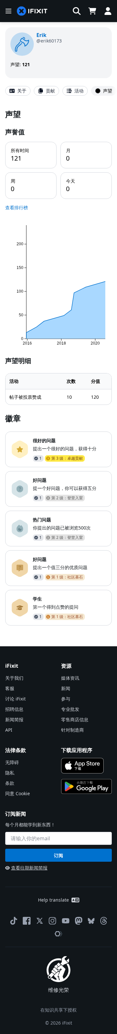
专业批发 (70, 709)
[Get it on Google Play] (86, 786)
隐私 (9, 773)
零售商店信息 (74, 719)
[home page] (32, 11)
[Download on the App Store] (82, 765)
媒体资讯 (70, 678)
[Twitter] (40, 921)
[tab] (18, 91)
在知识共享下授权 (58, 1010)
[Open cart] (92, 11)
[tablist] (58, 90)
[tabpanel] (58, 367)
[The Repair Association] (58, 934)
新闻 (65, 688)
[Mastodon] (79, 921)
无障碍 (12, 762)
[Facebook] (27, 921)
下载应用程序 (76, 750)
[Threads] (104, 921)
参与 (65, 699)
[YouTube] (66, 921)
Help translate (53, 900)
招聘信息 (14, 709)
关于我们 (14, 678)
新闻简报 (14, 719)
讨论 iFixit (15, 699)
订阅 (58, 855)
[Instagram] (53, 921)
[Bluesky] (91, 921)
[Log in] (107, 11)
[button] (76, 11)
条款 (9, 783)
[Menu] (8, 11)
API (8, 730)
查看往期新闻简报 (29, 868)
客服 (9, 688)
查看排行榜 (16, 207)
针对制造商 (72, 730)
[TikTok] (14, 921)
